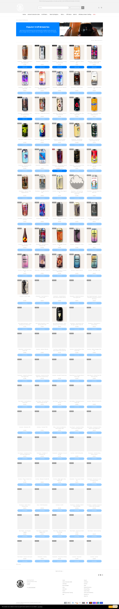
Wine (64, 587)
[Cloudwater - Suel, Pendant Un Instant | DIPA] (42, 287)
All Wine (85, 583)
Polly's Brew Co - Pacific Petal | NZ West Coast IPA (94, 376)
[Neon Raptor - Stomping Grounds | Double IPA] (76, 392)
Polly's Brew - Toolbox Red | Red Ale (42, 113)
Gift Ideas (65, 589)
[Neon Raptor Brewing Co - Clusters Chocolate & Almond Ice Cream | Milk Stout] (94, 287)
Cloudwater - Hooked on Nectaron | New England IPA (25, 62)
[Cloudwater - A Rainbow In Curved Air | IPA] (59, 443)
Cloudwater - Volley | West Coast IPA (94, 88)
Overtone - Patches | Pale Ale (42, 349)
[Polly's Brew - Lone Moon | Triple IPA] (42, 261)
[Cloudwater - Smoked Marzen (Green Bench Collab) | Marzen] (59, 287)
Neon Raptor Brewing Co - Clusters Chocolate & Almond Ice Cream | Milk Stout (94, 297)
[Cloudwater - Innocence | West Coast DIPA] (24, 78)
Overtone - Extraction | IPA (24, 427)
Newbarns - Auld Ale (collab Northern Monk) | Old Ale (59, 140)
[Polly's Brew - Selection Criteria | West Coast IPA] (59, 104)
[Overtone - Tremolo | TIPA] (42, 418)
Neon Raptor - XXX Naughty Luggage (25, 531)
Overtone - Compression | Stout (77, 244)
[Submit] (82, 7)
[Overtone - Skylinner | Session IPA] (94, 392)
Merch (64, 590)
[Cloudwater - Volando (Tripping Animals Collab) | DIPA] (94, 52)
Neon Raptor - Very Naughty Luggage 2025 (42, 531)
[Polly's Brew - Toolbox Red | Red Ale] (42, 104)
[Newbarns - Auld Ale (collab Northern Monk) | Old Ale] (59, 130)
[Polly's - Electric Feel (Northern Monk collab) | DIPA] (59, 418)
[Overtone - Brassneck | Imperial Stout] (59, 209)
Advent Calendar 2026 (67, 581)
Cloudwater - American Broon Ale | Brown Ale (94, 192)
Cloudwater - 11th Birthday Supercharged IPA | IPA (94, 140)
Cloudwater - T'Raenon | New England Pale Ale (25, 192)
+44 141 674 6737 (31, 587)
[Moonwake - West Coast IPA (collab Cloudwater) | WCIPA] (42, 78)
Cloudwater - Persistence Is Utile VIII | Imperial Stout (25, 114)
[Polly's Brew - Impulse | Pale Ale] (24, 130)
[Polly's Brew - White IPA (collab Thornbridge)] (59, 521)
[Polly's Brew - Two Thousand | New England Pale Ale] (76, 156)
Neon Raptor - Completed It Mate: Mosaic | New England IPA (94, 428)
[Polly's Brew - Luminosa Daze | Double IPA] (24, 340)
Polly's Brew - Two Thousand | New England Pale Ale (77, 166)
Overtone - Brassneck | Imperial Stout (59, 219)
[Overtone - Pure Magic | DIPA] (94, 261)
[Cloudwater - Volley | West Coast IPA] (94, 78)
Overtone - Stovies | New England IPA (60, 192)
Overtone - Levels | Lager (25, 296)
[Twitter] (98, 575)
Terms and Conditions (88, 592)
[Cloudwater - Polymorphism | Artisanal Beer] (94, 314)
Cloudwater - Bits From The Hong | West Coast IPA (59, 62)
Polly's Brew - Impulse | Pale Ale (24, 139)
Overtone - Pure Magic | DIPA (94, 270)
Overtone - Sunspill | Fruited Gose (59, 375)
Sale (63, 594)
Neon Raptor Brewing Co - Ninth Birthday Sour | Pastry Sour (24, 324)
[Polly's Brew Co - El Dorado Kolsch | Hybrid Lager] (76, 366)
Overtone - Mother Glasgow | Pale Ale (94, 350)
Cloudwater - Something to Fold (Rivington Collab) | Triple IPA (77, 324)
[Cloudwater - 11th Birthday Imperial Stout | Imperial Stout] (59, 156)
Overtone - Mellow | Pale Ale (77, 270)
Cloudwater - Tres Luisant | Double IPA (77, 479)
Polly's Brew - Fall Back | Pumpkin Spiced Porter (60, 271)
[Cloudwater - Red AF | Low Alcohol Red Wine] (24, 209)
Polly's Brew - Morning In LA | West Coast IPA (94, 166)
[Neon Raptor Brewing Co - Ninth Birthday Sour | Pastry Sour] (24, 314)
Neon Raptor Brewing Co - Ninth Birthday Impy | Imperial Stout (59, 324)
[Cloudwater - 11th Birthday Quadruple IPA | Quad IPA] (76, 130)
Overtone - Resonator (76, 556)
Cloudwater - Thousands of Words (59, 556)
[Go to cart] (101, 7)
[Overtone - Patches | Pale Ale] (42, 340)
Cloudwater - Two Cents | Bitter (42, 165)
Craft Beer (65, 583)
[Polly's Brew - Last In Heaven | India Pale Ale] (42, 130)
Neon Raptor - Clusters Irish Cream (25, 556)
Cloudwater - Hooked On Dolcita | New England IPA (77, 297)
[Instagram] (102, 575)
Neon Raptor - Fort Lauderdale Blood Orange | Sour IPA (42, 402)
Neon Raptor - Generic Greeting (94, 530)
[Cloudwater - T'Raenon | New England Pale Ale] (24, 182)
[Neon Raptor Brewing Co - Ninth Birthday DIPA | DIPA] (42, 314)
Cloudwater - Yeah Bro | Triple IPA (59, 87)
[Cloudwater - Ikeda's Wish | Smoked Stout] (24, 495)
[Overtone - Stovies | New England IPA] (59, 182)
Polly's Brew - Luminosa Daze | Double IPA (25, 350)
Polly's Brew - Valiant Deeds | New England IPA (77, 114)
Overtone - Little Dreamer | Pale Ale (77, 218)
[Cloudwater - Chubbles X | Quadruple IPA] (42, 443)
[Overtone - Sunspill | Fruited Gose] (59, 366)
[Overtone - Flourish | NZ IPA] (94, 235)
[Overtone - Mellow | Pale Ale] (76, 261)
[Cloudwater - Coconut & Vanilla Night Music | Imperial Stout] (42, 366)
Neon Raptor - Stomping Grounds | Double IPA (77, 402)
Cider (85, 585)
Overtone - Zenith (59, 504)
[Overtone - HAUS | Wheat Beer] (76, 443)
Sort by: (92, 40)
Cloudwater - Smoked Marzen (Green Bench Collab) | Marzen (59, 297)
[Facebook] (100, 575)
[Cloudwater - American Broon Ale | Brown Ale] (94, 182)
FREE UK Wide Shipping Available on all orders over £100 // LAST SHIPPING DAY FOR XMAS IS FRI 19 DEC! (59, 1)
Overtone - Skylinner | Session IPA (94, 401)
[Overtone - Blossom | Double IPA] (42, 469)
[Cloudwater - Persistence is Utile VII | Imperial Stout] (94, 469)
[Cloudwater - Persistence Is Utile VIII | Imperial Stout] (24, 104)
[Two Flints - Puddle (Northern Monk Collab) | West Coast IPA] (59, 340)
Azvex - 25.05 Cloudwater (42, 504)
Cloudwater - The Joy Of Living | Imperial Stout (24, 245)
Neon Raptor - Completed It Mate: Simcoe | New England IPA (77, 428)
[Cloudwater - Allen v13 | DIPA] (42, 209)
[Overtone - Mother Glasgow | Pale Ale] (94, 340)
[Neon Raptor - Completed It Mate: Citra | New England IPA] (24, 443)
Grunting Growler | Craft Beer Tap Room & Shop (32, 602)
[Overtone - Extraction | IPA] (24, 418)
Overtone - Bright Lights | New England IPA (59, 479)
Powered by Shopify (19, 603)
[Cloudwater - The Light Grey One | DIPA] (42, 182)
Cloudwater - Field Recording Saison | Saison (94, 453)
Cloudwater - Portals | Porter (77, 87)
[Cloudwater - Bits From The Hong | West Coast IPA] (59, 52)
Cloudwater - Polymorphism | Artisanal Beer (94, 324)
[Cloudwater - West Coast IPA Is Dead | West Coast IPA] (94, 209)
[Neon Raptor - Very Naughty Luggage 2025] (42, 521)
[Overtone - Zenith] (59, 495)
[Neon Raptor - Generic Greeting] (94, 521)
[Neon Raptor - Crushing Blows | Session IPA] (24, 392)
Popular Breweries (87, 587)
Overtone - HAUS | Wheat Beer (77, 453)
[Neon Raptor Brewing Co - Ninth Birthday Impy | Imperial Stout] (59, 314)
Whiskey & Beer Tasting (68, 592)
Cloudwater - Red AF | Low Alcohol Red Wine (25, 219)
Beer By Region (66, 585)
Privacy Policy (87, 589)
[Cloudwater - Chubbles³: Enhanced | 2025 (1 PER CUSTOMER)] (94, 495)
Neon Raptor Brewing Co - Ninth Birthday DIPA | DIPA (42, 324)
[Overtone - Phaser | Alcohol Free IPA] (24, 469)
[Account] (98, 7)
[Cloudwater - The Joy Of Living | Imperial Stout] (24, 235)
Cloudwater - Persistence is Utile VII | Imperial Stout (94, 479)
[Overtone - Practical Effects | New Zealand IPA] (76, 340)
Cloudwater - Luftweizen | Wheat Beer (77, 62)
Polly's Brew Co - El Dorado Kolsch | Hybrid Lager (77, 376)
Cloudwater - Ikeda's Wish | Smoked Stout (24, 505)
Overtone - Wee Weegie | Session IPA (59, 245)
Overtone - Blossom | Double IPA (42, 479)
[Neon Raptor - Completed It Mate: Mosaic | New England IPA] (94, 418)
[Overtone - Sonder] (94, 547)
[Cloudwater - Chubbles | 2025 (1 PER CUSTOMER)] (76, 495)
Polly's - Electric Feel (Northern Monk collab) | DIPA (59, 428)
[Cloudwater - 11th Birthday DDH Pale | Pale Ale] (24, 156)
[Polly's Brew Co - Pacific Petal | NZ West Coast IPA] (94, 366)
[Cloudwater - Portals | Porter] (76, 78)
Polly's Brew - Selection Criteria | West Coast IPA (59, 114)
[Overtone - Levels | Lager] (24, 287)
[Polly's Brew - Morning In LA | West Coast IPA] (94, 156)
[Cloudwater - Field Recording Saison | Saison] (94, 443)
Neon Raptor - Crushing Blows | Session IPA (24, 402)
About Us (86, 596)
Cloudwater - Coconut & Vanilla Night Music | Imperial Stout (42, 376)
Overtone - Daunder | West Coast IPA (25, 271)
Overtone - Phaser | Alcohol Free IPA (25, 479)
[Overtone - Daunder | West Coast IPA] (24, 261)
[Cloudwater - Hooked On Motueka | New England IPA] (24, 366)
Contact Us (86, 594)
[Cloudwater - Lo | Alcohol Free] (42, 52)
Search (85, 580)
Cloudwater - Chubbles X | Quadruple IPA (42, 453)
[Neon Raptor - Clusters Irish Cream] (24, 547)
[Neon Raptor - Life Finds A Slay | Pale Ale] (59, 392)
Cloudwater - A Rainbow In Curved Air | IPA (59, 453)
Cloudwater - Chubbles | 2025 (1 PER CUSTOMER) (77, 505)
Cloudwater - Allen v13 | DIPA (42, 218)
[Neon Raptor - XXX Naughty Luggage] (24, 521)
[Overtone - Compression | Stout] (76, 235)
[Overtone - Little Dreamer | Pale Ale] (76, 209)
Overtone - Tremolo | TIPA (42, 427)
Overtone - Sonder (94, 556)
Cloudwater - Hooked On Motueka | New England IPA (25, 376)
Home (64, 580)
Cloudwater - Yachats (42, 556)
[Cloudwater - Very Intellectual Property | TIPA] (42, 235)
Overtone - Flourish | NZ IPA (94, 244)
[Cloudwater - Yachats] (42, 547)
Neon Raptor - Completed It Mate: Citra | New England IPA (25, 453)
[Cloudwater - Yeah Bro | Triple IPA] (59, 78)
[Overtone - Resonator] (76, 547)
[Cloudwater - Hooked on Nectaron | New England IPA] (24, 52)
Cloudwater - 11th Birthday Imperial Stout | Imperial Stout (59, 166)
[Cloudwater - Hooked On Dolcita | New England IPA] (76, 287)
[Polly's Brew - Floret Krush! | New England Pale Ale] (94, 104)
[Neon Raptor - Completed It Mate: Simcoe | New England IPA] (76, 418)
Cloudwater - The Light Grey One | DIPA (42, 192)
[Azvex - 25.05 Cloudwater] (42, 495)
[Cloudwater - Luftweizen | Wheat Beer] (76, 52)
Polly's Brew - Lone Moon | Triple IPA (42, 270)
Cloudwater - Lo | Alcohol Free (42, 61)
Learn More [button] (39, 606)
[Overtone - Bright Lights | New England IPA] (59, 469)
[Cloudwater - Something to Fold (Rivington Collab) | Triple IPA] (76, 314)
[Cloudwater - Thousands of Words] (59, 547)
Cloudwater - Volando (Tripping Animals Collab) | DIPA (94, 62)
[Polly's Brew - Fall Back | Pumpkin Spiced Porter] (59, 261)
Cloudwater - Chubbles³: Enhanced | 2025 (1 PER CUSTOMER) (94, 505)
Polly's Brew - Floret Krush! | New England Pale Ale (94, 114)
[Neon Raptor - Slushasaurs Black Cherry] (76, 521)
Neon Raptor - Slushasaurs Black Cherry (77, 531)
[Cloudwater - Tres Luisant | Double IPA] (76, 469)
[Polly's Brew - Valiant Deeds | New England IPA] (76, 104)
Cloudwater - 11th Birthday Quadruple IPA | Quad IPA (76, 140)
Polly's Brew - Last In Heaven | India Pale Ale (42, 140)
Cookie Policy (86, 590)
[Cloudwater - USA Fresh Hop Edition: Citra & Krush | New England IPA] (76, 182)
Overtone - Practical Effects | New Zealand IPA (77, 350)
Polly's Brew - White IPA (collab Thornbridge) (59, 531)
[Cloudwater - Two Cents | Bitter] (42, 156)
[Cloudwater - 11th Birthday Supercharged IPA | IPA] (94, 130)
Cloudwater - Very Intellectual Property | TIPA (42, 245)
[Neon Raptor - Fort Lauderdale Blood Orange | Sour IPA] (42, 392)
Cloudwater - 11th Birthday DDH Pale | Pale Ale (24, 166)
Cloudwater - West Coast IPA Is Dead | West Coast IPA (94, 219)
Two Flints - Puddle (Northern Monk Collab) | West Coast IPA (59, 350)
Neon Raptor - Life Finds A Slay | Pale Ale (59, 402)
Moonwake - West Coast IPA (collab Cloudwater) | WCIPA (42, 88)
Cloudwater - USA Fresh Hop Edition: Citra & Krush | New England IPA (77, 192)
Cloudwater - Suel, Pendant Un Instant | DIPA (42, 297)
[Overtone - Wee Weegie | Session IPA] (59, 235)
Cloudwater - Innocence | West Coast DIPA (24, 88)
